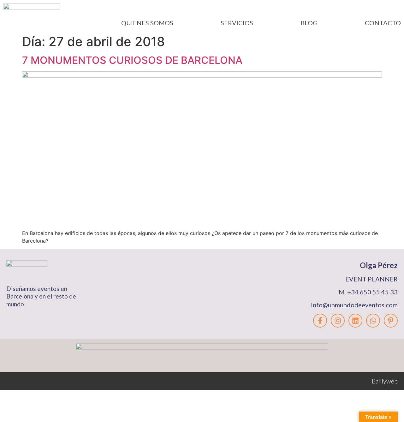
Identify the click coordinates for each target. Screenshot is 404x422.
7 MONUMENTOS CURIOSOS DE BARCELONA (132, 60)
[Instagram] (338, 321)
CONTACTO (383, 23)
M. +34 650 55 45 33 (368, 292)
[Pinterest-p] (391, 321)
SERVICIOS (237, 23)
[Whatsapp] (373, 321)
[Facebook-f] (320, 321)
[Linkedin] (355, 321)
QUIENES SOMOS (147, 23)
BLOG (309, 23)
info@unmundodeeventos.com (354, 305)
